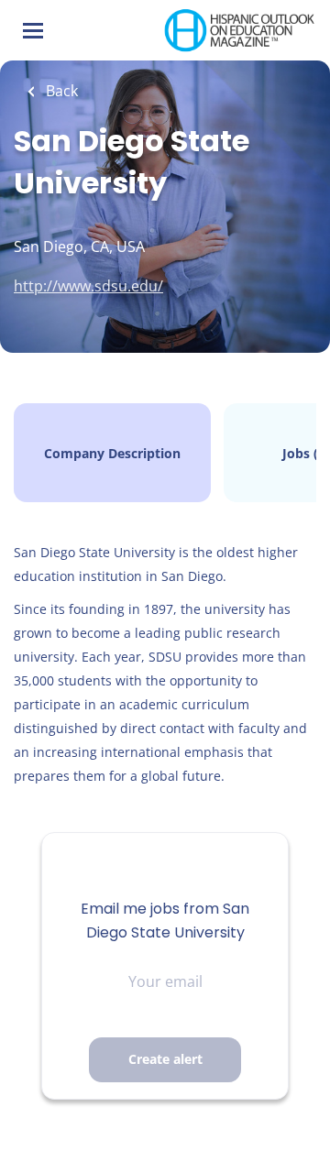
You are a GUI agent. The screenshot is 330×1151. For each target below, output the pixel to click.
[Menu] (33, 30)
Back (60, 91)
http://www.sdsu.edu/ (88, 286)
